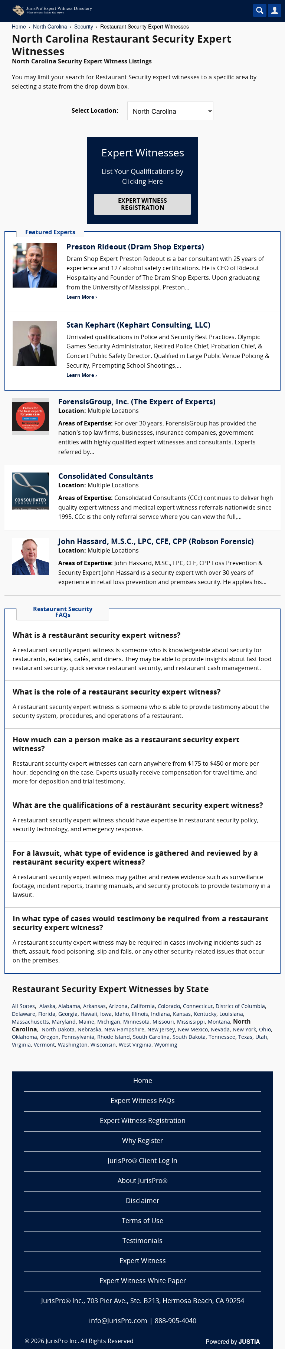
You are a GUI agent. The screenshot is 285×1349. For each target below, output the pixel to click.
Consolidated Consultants (105, 477)
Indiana (160, 1014)
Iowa (106, 1014)
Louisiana (231, 1014)
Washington (73, 1045)
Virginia (21, 1045)
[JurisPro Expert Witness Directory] (120, 10)
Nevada (220, 1030)
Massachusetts (30, 1022)
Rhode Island (113, 1037)
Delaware (23, 1014)
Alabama (69, 1007)
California (143, 1007)
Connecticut (198, 1007)
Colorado (169, 1007)
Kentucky (205, 1014)
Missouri (163, 1022)
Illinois (140, 1014)
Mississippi (191, 1022)
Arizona (118, 1007)
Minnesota (136, 1022)
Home (19, 26)
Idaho (122, 1014)
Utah (261, 1037)
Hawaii (89, 1014)
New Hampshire (124, 1030)
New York (244, 1030)
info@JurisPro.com (118, 1321)
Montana (219, 1022)
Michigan (108, 1022)
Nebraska (89, 1030)
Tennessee (222, 1037)
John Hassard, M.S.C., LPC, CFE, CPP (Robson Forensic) (156, 542)
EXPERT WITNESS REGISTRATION (142, 204)
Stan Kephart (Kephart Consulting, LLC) (138, 325)
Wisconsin (103, 1045)
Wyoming (165, 1045)
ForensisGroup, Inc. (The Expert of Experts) (137, 402)
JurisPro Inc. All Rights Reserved (90, 1342)
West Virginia (135, 1045)
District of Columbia (240, 1007)
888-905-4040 (175, 1321)
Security (83, 26)
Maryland (64, 1022)
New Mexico (193, 1030)
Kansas (182, 1014)
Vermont (44, 1045)
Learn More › (81, 297)
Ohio (265, 1030)
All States (23, 1007)
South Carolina (151, 1037)
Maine (86, 1022)
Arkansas (94, 1007)
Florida (46, 1014)
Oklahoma (24, 1037)
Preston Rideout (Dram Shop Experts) (135, 247)
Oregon (49, 1037)
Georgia (68, 1014)
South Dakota (189, 1037)
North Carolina (50, 26)
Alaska (47, 1007)
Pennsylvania (78, 1037)
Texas (245, 1037)
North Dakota (58, 1030)
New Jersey (161, 1030)
